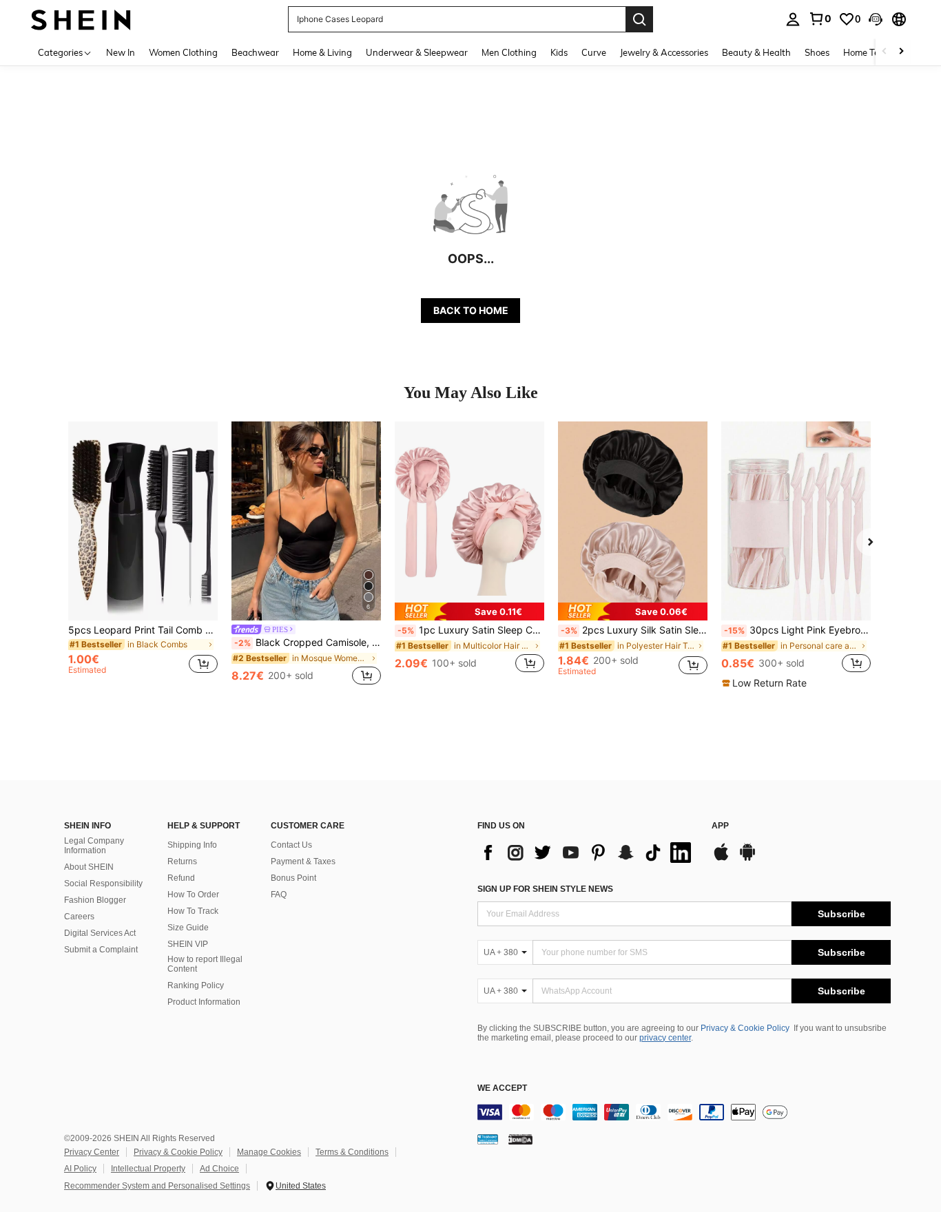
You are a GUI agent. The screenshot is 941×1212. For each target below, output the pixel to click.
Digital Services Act (100, 933)
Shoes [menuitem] (817, 52)
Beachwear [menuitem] (255, 52)
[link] (819, 18)
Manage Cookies (269, 1152)
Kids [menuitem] (559, 52)
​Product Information (203, 1002)
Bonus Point (293, 878)
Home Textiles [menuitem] (871, 52)
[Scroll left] (884, 52)
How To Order (193, 894)
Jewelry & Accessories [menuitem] (664, 52)
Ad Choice (219, 1168)
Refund (181, 878)
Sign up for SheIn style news (545, 889)
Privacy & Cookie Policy (745, 1028)
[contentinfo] (684, 1112)
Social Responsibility (103, 883)
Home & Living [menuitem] (322, 52)
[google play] (747, 859)
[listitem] (143, 554)
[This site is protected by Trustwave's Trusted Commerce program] (487, 1139)
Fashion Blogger (95, 900)
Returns (182, 861)
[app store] (721, 859)
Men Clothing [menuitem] (509, 52)
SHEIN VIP (187, 944)
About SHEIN (89, 867)
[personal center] (793, 19)
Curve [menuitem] (593, 52)
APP (720, 826)
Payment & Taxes (303, 861)
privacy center (665, 1038)
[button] (875, 19)
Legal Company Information (94, 845)
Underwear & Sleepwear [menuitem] (417, 52)
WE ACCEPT (502, 1088)
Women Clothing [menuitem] (183, 52)
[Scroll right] (901, 52)
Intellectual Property (148, 1168)
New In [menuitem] (120, 52)
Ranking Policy (195, 985)
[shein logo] (81, 19)
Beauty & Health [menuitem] (756, 52)
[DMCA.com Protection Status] (520, 1139)
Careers (79, 916)
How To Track (192, 911)
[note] (469, 611)
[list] (587, 852)
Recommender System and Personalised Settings (157, 1186)
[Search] (639, 19)
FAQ (279, 894)
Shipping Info (192, 845)
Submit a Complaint (101, 949)
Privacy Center (91, 1152)
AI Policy (80, 1168)
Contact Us (291, 845)
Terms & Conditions (352, 1152)
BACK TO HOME (470, 310)
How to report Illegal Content (204, 964)
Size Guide (188, 927)
